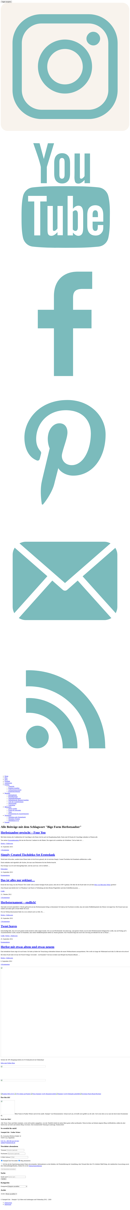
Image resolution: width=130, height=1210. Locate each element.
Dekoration (4, 869)
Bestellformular (13, 796)
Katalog (7, 784)
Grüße (3, 891)
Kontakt (7, 822)
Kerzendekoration (13, 840)
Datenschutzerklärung (35, 1166)
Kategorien (4, 1186)
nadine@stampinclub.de (8, 1142)
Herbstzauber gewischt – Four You (23, 832)
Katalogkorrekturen (14, 791)
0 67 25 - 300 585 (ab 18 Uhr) (10, 1141)
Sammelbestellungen (14, 798)
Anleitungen (8, 783)
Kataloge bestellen (13, 788)
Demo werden (12, 808)
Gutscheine (11, 805)
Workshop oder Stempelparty (17, 817)
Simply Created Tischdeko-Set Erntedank (28, 854)
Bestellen (7, 793)
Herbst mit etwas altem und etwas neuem (27, 947)
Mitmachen (8, 807)
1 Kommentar (5, 850)
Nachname (4, 1153)
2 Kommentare (5, 921)
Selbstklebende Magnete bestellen (18, 800)
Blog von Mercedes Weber (102, 885)
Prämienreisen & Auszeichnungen (18, 814)
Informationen (12, 795)
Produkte (7, 781)
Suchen (4, 1179)
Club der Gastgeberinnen (15, 802)
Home (6, 776)
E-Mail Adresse (5, 1157)
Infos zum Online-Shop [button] (8, 1063)
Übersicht (11, 786)
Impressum (8, 1204)
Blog (6, 778)
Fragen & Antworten (14, 810)
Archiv (3, 1194)
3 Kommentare (5, 897)
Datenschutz (8, 1203)
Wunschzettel (12, 803)
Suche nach (4, 1177)
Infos (6, 779)
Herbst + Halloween (7, 843)
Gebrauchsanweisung (14, 790)
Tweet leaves (9, 926)
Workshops (8, 815)
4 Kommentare (5, 964)
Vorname (3, 1150)
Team (10, 812)
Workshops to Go (13, 820)
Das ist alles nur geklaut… (18, 880)
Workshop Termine (14, 819)
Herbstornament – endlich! (18, 902)
